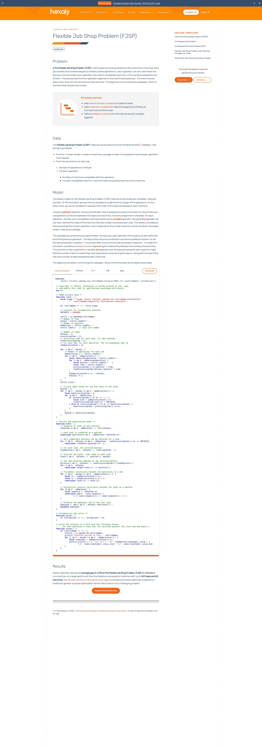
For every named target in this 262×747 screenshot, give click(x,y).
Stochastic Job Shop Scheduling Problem (193, 58)
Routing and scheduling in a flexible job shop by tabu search (101, 610)
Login (203, 12)
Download (149, 271)
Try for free (182, 80)
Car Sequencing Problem (185, 41)
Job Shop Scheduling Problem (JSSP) (191, 37)
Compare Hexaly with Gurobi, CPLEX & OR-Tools (136, 3)
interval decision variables (101, 103)
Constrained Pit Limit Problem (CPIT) (190, 46)
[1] (140, 144)
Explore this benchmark (106, 590)
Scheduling (58, 49)
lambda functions (100, 113)
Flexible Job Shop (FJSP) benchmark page (88, 579)
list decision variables (99, 106)
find (144, 218)
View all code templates (66, 29)
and (98, 249)
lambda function (84, 246)
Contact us (191, 12)
